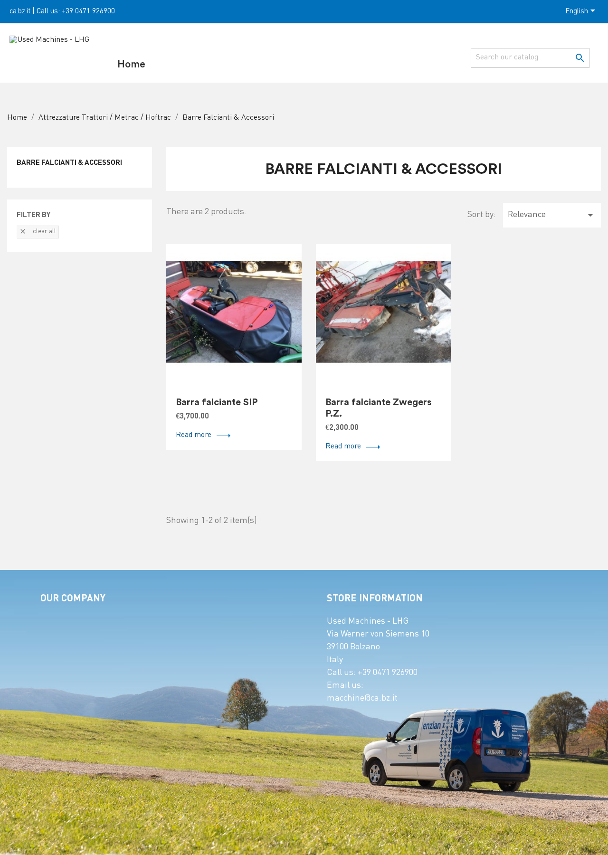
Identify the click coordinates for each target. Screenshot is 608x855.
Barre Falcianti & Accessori (69, 163)
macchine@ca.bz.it (362, 698)
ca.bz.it (20, 11)
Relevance (552, 215)
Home (131, 64)
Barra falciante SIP (217, 402)
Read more (193, 435)
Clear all (37, 231)
